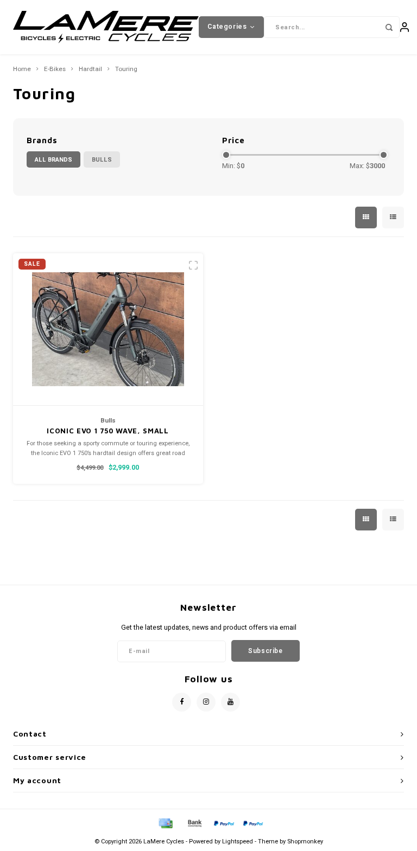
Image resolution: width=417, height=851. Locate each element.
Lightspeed (237, 841)
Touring (126, 69)
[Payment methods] (165, 822)
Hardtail (90, 69)
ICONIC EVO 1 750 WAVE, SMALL (107, 430)
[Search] (389, 27)
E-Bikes (55, 69)
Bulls (102, 159)
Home (22, 69)
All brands (53, 159)
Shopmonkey (305, 841)
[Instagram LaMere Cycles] (206, 702)
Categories (227, 26)
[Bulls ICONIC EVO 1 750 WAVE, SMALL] (108, 329)
